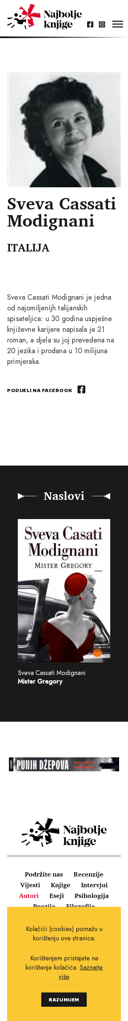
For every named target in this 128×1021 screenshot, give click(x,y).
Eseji (56, 895)
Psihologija (92, 895)
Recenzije (88, 874)
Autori (29, 895)
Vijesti (30, 884)
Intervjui (94, 884)
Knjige (60, 884)
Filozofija (80, 906)
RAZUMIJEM (64, 999)
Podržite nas (44, 874)
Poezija (44, 906)
